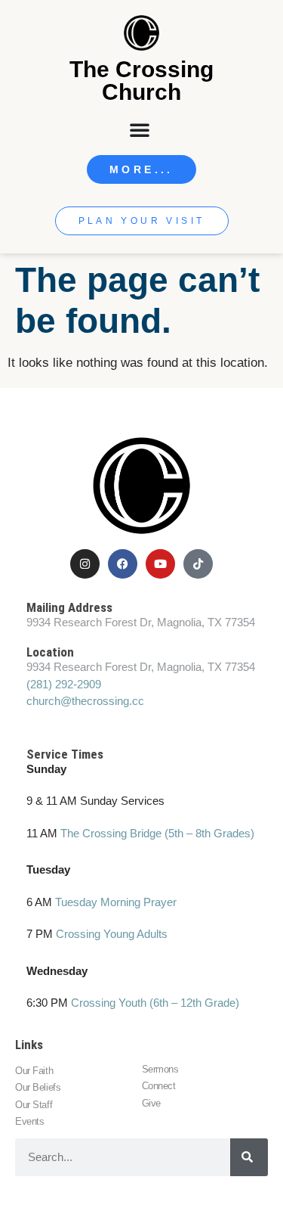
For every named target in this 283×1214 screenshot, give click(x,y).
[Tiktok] (198, 564)
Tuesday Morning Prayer (116, 902)
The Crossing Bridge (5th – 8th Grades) (157, 833)
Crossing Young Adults (112, 933)
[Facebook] (122, 564)
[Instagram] (85, 564)
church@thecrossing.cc (85, 700)
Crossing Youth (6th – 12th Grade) (155, 1002)
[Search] (249, 1157)
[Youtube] (160, 564)
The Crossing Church (141, 80)
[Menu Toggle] (141, 129)
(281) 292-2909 (63, 684)
